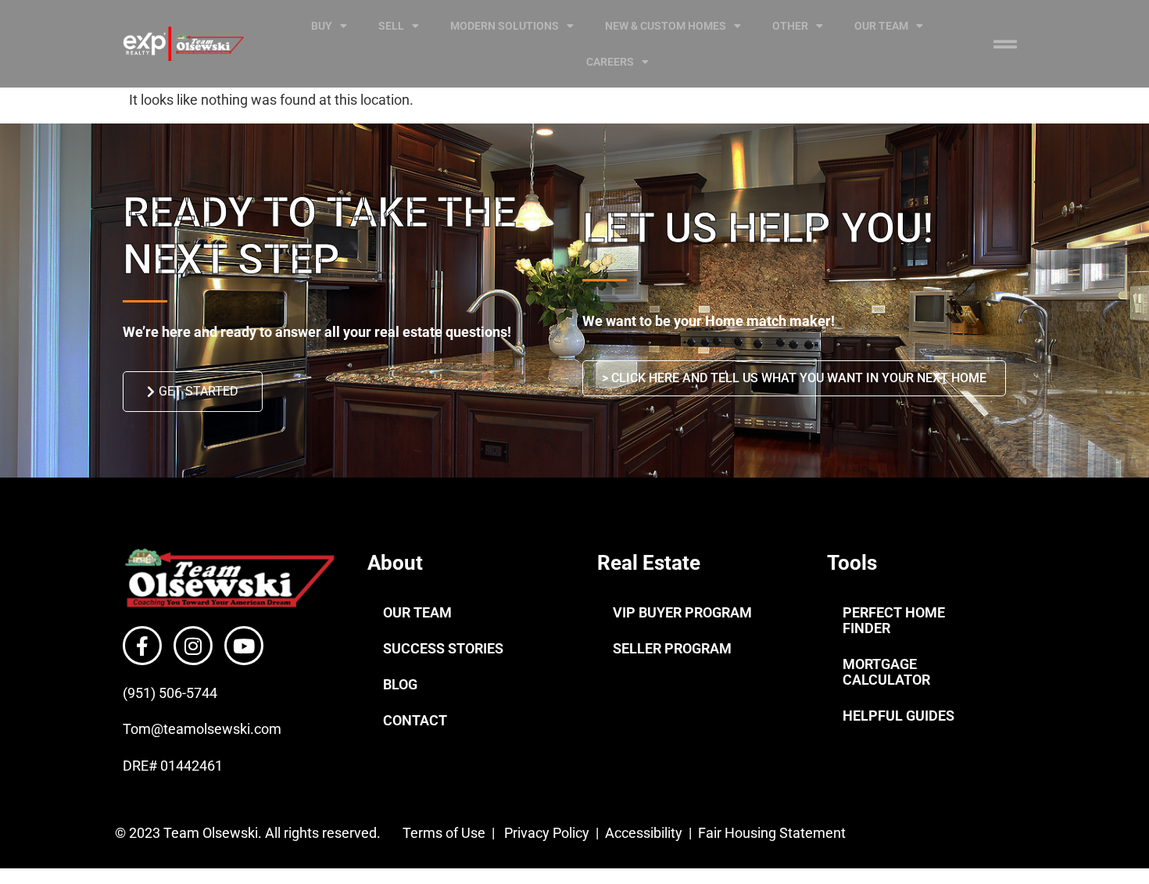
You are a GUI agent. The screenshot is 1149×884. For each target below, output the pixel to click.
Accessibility (645, 833)
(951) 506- (154, 693)
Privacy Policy (546, 833)
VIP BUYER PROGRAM (682, 612)
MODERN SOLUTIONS (504, 26)
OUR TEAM (881, 26)
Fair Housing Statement (773, 833)
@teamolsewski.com (216, 729)
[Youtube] (243, 645)
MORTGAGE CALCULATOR (886, 672)
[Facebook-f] (142, 645)
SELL (391, 26)
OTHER (790, 26)
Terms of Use (442, 833)
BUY (321, 26)
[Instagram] (193, 645)
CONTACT (415, 720)
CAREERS (610, 61)
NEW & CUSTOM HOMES (665, 26)
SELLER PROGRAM (672, 648)
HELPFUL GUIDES (898, 715)
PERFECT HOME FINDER (894, 620)
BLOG (400, 684)
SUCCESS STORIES (443, 648)
